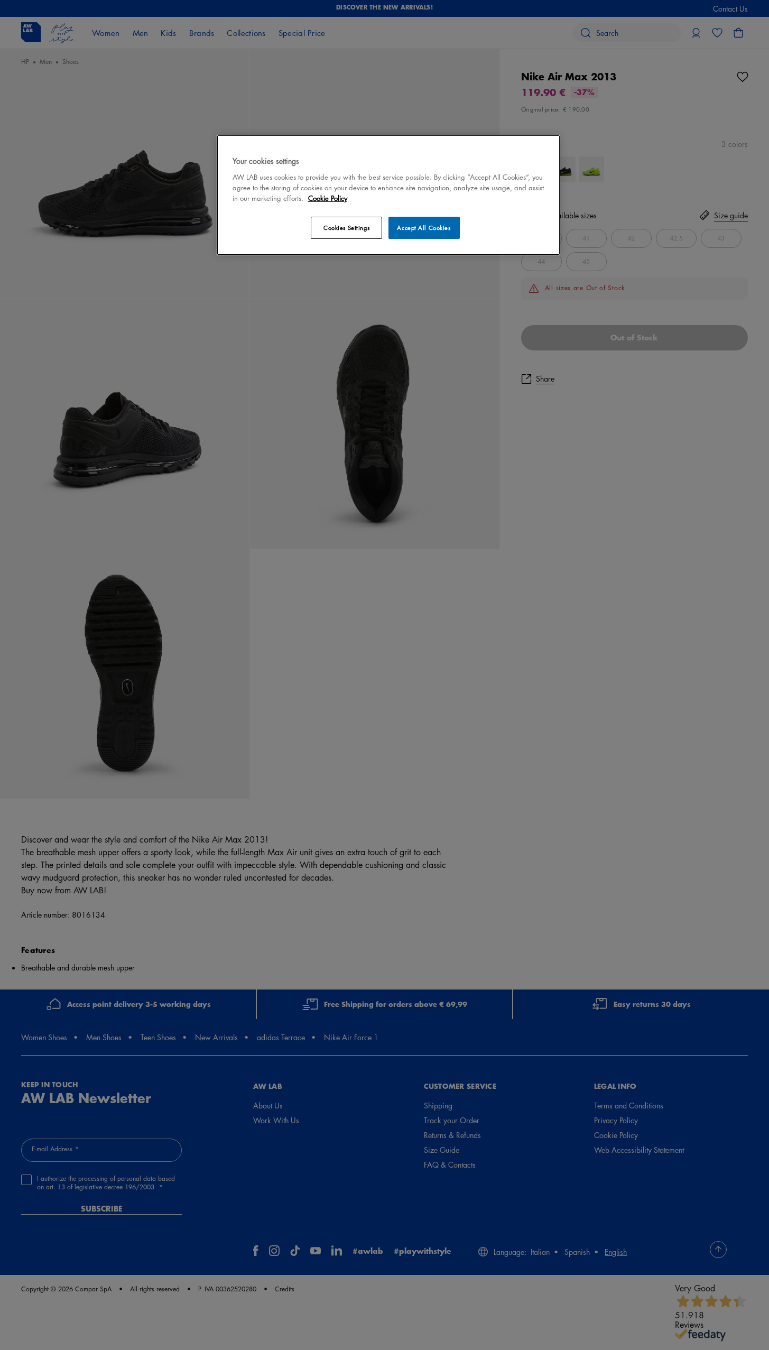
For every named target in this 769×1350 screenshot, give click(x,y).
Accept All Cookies (423, 228)
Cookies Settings (346, 228)
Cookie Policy (327, 198)
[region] (388, 195)
